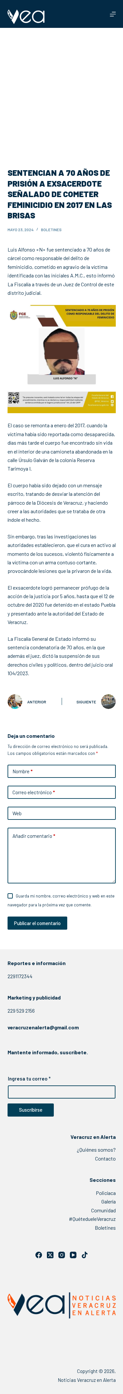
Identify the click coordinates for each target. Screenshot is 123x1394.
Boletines (51, 229)
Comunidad (103, 1210)
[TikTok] (84, 1255)
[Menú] (113, 14)
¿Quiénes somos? (96, 1149)
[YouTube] (73, 1255)
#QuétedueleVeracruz (92, 1219)
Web (17, 813)
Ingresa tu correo (29, 1078)
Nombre (22, 771)
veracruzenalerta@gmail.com (43, 1027)
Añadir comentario (33, 836)
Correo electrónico (33, 792)
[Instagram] (61, 1255)
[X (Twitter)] (50, 1255)
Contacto (105, 1158)
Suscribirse (30, 1110)
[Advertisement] (61, 92)
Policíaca (106, 1193)
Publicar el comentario (37, 923)
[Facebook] (38, 1255)
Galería (108, 1201)
